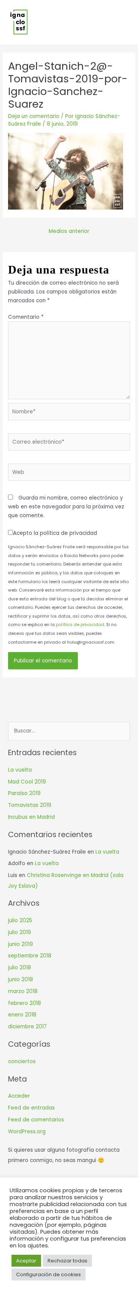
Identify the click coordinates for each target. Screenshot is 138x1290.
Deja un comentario (33, 116)
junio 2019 (20, 944)
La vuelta (20, 770)
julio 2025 (20, 920)
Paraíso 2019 (24, 793)
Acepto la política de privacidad (55, 533)
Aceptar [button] (26, 1260)
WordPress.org (27, 1131)
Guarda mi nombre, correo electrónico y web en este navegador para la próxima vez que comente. (66, 506)
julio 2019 (19, 932)
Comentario (26, 317)
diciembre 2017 (27, 1026)
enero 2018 (22, 1014)
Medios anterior (69, 231)
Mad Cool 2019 (27, 781)
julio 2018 (19, 967)
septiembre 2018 (29, 955)
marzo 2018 (23, 991)
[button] (125, 22)
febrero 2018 (24, 1003)
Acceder (19, 1096)
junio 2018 (20, 979)
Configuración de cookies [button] (48, 1274)
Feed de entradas (31, 1107)
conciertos (22, 1061)
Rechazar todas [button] (67, 1260)
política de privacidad (80, 625)
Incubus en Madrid (31, 817)
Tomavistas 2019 (29, 805)
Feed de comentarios (36, 1119)
